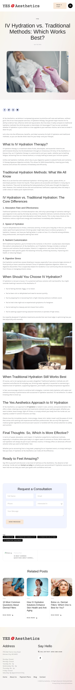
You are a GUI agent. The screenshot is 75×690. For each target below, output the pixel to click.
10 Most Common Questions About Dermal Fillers (11, 605)
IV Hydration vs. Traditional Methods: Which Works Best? (37, 32)
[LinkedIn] (13, 110)
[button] (60, 6)
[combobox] (50, 503)
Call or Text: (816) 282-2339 (51, 651)
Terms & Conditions (66, 683)
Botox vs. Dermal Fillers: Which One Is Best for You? (61, 605)
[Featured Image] (13, 587)
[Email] (17, 110)
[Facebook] (4, 110)
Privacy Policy (56, 683)
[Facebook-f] (40, 658)
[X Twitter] (9, 110)
